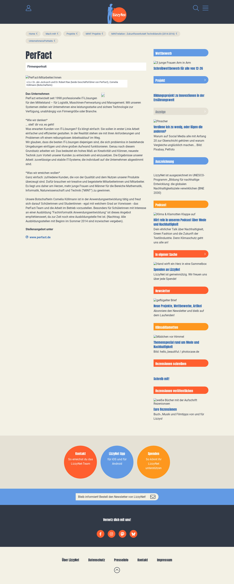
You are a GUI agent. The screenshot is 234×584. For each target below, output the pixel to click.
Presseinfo (121, 559)
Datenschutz (96, 559)
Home (32, 33)
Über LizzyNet (70, 559)
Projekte (71, 33)
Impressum (164, 559)
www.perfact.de (40, 237)
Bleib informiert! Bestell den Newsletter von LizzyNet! (112, 497)
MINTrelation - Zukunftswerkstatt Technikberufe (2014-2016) (143, 33)
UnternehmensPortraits (41, 41)
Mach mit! (51, 33)
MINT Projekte (93, 33)
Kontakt (142, 559)
